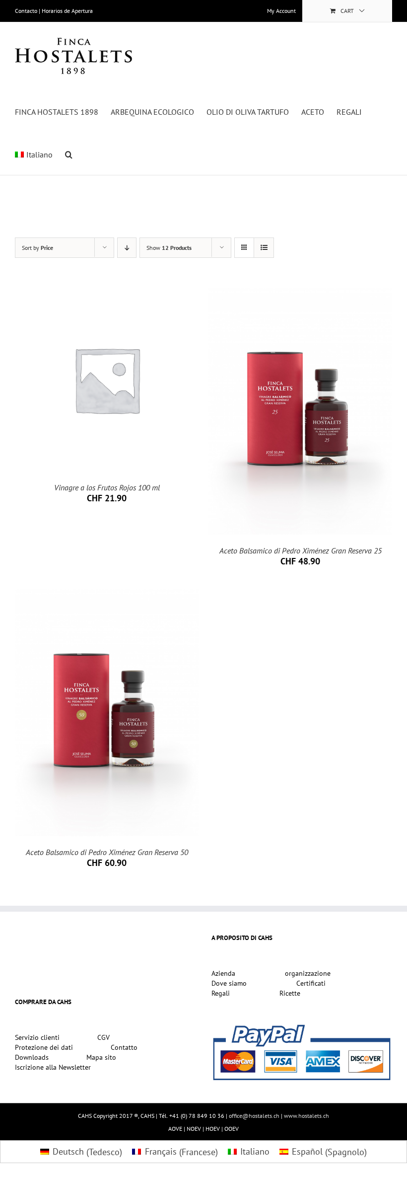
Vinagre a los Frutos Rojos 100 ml (107, 487)
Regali (220, 994)
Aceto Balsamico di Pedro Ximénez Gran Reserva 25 (300, 550)
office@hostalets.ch (254, 1115)
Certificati (311, 984)
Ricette (289, 994)
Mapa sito (101, 1058)
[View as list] (263, 247)
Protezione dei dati (44, 1048)
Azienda (223, 974)
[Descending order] (126, 247)
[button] (68, 153)
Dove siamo (229, 984)
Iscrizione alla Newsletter (53, 1068)
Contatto (124, 1048)
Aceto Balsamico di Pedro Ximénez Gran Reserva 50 (107, 852)
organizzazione (308, 974)
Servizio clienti (37, 1038)
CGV (103, 1038)
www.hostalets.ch (306, 1115)
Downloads (32, 1058)
